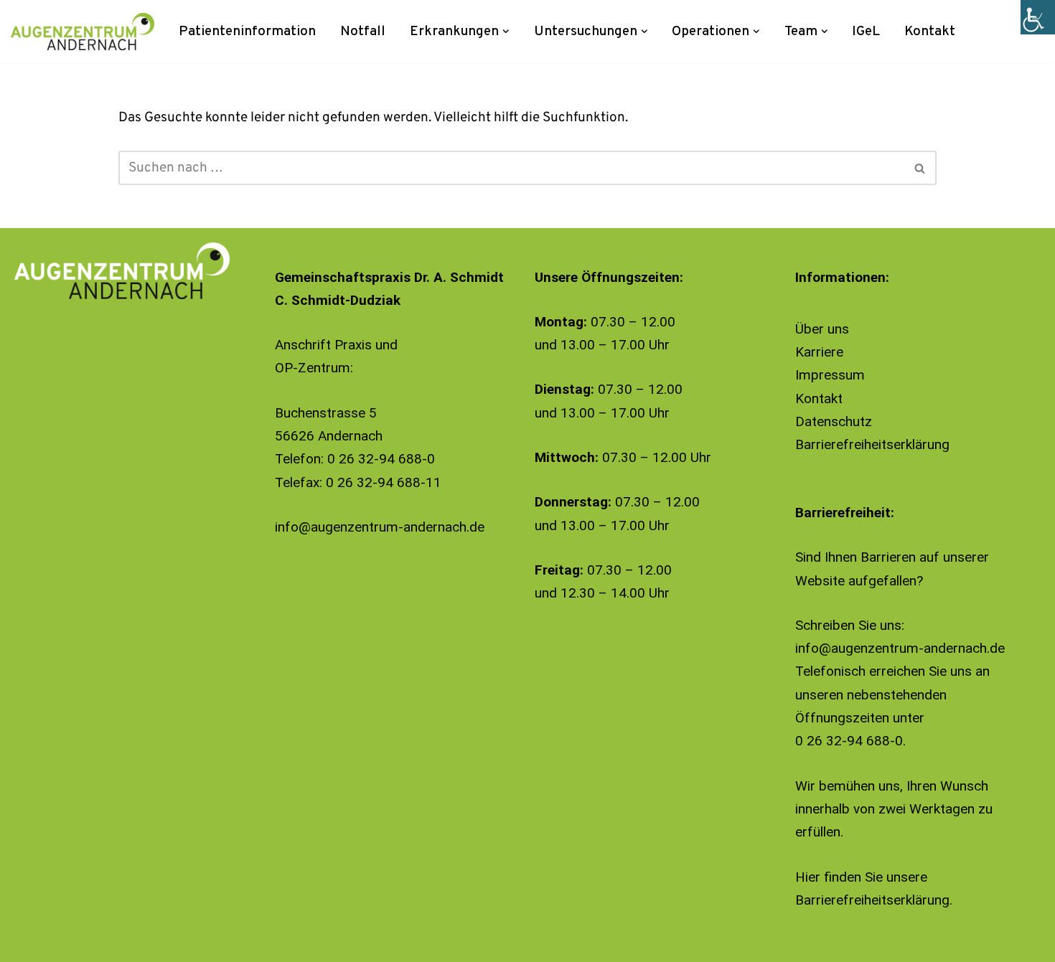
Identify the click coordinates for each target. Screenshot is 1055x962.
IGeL (866, 31)
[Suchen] (920, 168)
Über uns (822, 329)
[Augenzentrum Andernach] (82, 31)
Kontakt (929, 31)
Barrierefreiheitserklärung (872, 444)
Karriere (819, 352)
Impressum (830, 375)
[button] (506, 31)
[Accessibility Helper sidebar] (1038, 17)
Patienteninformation (247, 31)
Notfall (362, 31)
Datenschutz (833, 421)
